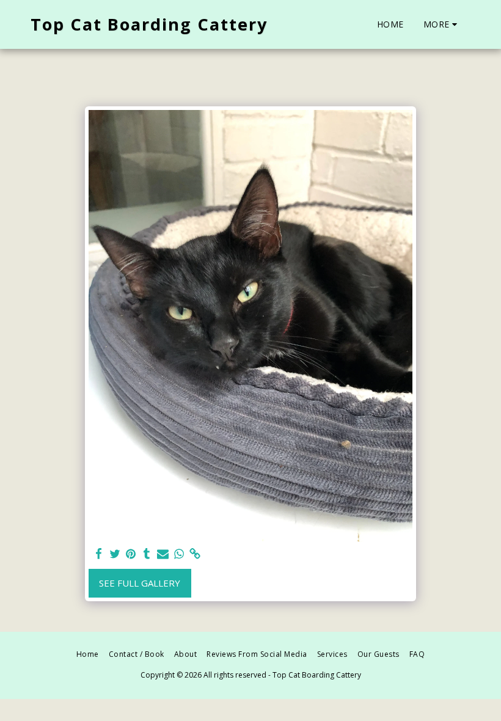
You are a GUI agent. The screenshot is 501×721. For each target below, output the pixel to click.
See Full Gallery (139, 583)
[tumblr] (147, 554)
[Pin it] (131, 554)
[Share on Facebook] (98, 554)
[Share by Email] (163, 554)
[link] (195, 554)
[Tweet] (114, 554)
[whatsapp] (179, 554)
